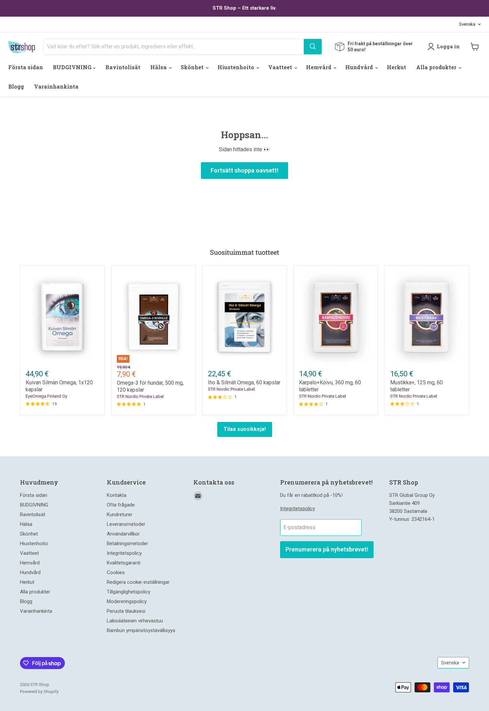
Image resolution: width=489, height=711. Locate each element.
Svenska (467, 24)
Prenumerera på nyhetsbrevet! (326, 549)
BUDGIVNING (73, 67)
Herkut (396, 67)
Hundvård (359, 67)
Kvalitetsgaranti (123, 563)
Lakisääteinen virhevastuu (135, 621)
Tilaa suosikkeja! (245, 429)
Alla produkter (437, 67)
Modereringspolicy (127, 601)
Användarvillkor (123, 534)
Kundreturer (119, 515)
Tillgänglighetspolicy (128, 592)
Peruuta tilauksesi (126, 611)
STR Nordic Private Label (140, 396)
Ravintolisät (122, 67)
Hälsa (159, 67)
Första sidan (25, 67)
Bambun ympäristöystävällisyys (141, 630)
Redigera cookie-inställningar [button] (138, 582)
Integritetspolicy (124, 553)
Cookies (116, 572)
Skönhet (193, 67)
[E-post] (198, 496)
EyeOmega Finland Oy (46, 396)
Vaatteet (280, 67)
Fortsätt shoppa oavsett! (244, 170)
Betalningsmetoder (127, 543)
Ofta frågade (121, 505)
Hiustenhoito (236, 67)
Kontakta (116, 495)
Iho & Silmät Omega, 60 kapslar (244, 382)
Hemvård (319, 67)
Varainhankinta (56, 86)
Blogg (16, 86)
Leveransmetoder (126, 524)
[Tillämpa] (313, 46)
